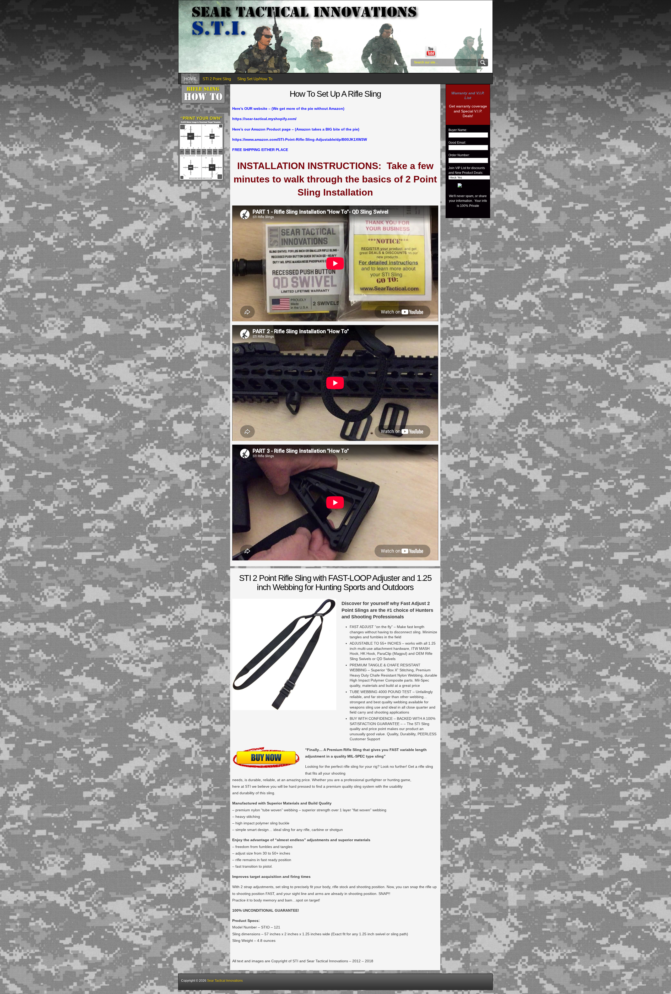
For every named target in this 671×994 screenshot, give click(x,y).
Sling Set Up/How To (254, 79)
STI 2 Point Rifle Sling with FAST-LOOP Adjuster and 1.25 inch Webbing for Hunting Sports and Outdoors (335, 582)
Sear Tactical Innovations (225, 980)
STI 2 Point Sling (217, 79)
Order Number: (459, 155)
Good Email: (457, 142)
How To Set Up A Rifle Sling (335, 94)
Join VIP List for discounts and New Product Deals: (466, 170)
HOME (190, 79)
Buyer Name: (457, 130)
